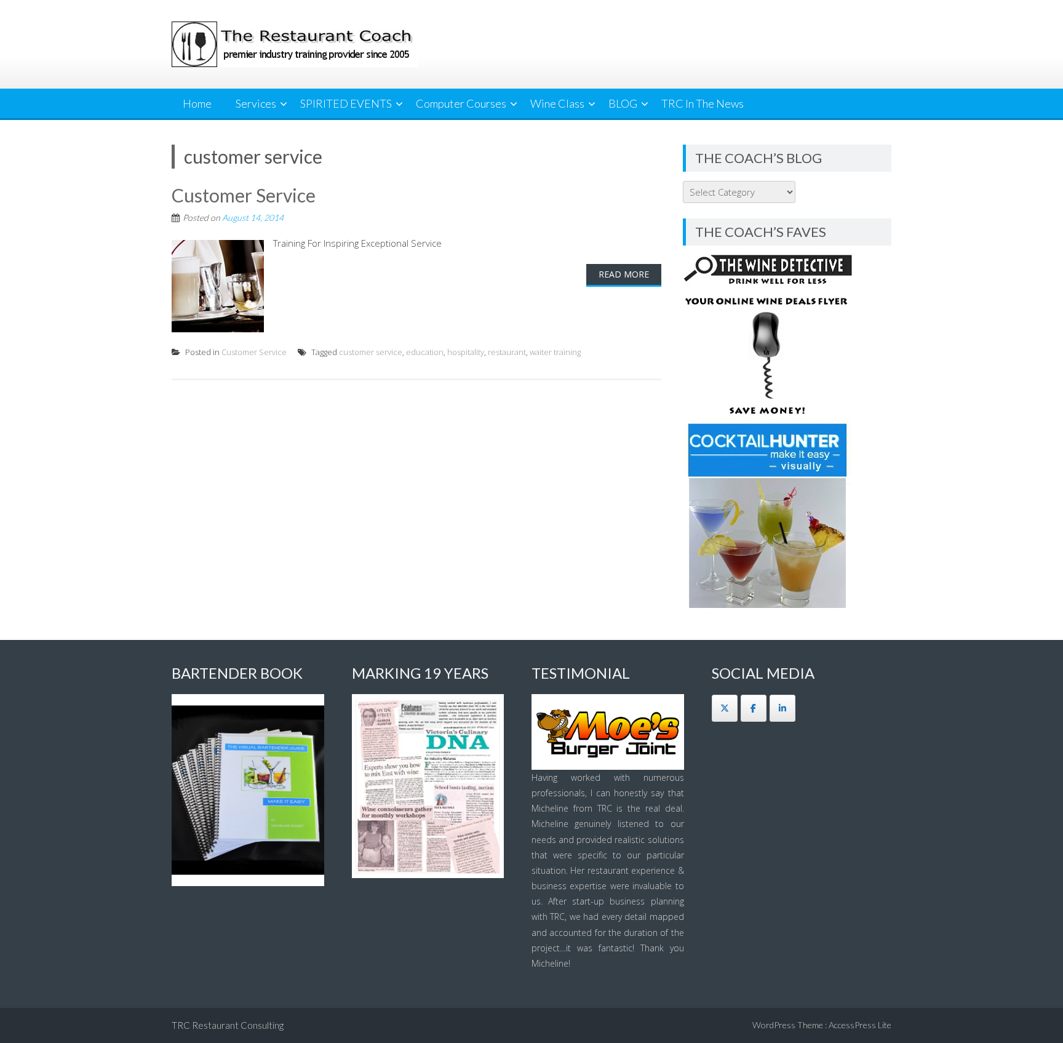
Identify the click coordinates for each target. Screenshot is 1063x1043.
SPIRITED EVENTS (346, 103)
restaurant (507, 352)
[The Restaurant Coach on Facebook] (753, 708)
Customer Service (244, 195)
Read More (624, 274)
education (425, 352)
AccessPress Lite (860, 1025)
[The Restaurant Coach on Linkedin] (782, 708)
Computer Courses (461, 103)
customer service (370, 352)
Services (256, 103)
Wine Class (557, 103)
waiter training (555, 352)
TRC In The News (702, 103)
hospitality (465, 352)
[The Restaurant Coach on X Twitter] (725, 708)
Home (197, 103)
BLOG (622, 103)
